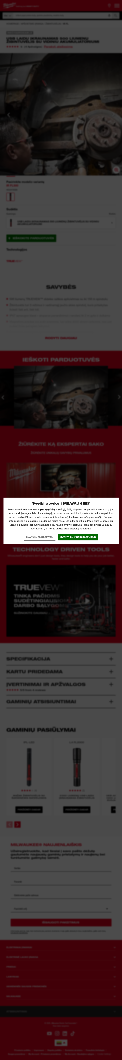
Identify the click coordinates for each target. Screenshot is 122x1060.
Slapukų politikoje (76, 521)
